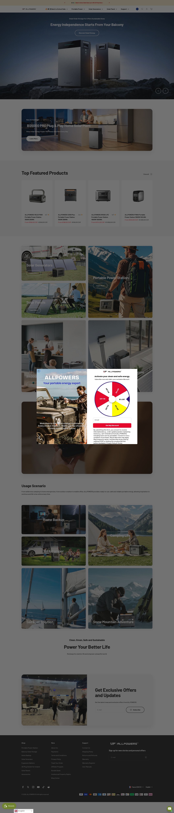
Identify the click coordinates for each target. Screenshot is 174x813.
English (21, 811)
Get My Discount (112, 425)
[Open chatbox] (169, 809)
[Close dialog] (38, 371)
